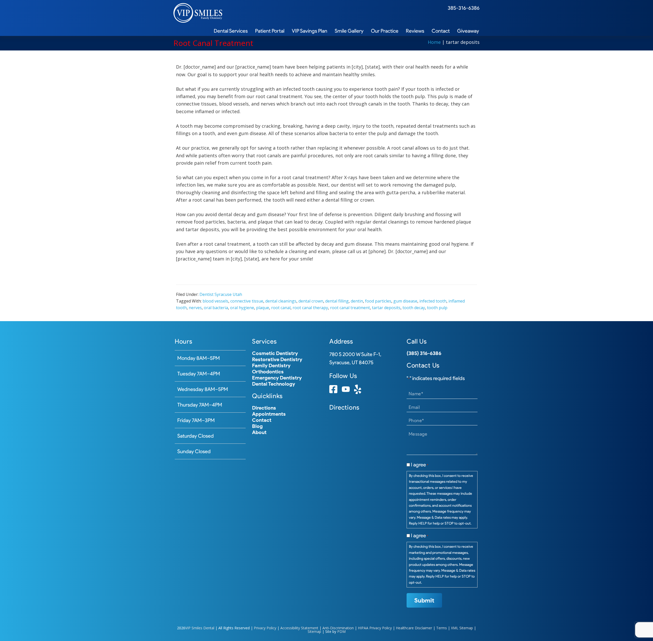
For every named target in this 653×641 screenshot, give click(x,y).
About (259, 432)
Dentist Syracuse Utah (220, 294)
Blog (257, 426)
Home (434, 42)
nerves (195, 307)
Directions (264, 408)
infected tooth (432, 301)
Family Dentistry (271, 365)
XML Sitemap (462, 627)
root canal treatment (350, 307)
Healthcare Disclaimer (414, 627)
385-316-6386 (464, 8)
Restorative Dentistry (277, 359)
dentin (357, 301)
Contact (261, 420)
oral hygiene (242, 307)
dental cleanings (280, 301)
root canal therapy (310, 307)
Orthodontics (268, 372)
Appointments (269, 414)
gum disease (405, 301)
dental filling (337, 301)
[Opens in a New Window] (333, 391)
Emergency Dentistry (277, 378)
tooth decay (414, 307)
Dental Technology (273, 384)
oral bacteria (216, 307)
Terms (441, 627)
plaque (262, 307)
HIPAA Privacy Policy (375, 627)
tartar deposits (386, 307)
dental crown (310, 301)
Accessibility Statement (299, 627)
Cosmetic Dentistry (275, 353)
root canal (281, 307)
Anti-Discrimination (338, 627)
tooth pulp (437, 307)
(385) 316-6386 (424, 353)
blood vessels (215, 301)
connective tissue (246, 301)
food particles (378, 301)
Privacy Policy (265, 627)
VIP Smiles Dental (199, 627)
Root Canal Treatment (213, 43)
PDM (341, 631)
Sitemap (314, 631)
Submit (424, 600)
